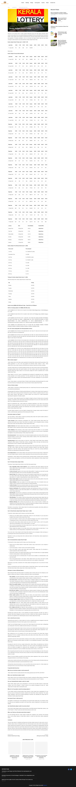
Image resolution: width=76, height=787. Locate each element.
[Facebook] (69, 769)
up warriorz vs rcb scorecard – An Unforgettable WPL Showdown (41, 756)
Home (22, 2)
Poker (47, 2)
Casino (43, 2)
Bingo (31, 2)
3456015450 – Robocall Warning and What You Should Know (14, 756)
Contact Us (52, 2)
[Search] (74, 2)
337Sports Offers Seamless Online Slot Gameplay (59, 27)
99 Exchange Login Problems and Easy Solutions (62, 33)
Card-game (37, 2)
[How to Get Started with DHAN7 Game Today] (54, 21)
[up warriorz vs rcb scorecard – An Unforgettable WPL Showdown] (41, 748)
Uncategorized (14, 7)
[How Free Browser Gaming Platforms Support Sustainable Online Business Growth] (54, 43)
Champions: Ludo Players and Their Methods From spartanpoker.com (17, 771)
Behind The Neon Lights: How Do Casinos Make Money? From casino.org (17, 779)
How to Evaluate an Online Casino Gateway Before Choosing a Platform (59, 13)
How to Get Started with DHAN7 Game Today (62, 19)
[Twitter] (71, 769)
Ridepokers (45, 785)
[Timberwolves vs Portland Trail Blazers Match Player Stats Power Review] (28, 748)
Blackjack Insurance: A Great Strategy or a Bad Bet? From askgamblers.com (18, 775)
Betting (27, 2)
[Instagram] (73, 769)
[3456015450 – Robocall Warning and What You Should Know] (14, 748)
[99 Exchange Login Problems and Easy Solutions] (54, 34)
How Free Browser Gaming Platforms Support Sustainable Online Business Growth (62, 43)
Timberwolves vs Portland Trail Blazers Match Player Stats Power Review (27, 756)
